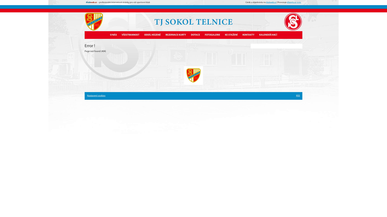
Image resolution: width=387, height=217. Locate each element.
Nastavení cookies (96, 96)
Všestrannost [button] (130, 35)
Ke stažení (231, 35)
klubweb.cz (271, 2)
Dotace (195, 35)
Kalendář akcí (268, 35)
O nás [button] (113, 35)
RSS (298, 96)
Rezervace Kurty (176, 35)
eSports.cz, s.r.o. (294, 2)
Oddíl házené (152, 35)
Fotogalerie (212, 35)
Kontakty (248, 35)
